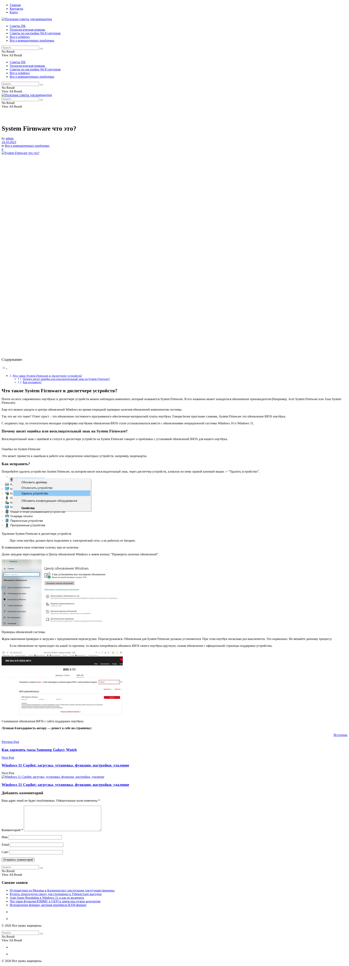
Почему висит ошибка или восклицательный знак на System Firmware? (66, 379)
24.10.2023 (9, 142)
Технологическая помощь (27, 29)
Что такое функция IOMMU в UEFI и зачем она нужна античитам (55, 901)
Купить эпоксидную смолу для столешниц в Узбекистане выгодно (56, 894)
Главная (15, 5)
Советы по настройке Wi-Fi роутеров (35, 33)
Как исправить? (32, 382)
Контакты (16, 8)
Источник (340, 735)
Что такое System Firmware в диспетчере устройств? (47, 375)
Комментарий (12, 830)
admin (10, 138)
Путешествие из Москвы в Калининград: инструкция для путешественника (62, 890)
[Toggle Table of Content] (5, 368)
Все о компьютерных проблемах (32, 40)
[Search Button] (41, 48)
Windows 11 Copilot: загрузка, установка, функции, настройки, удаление (65, 784)
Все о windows (20, 37)
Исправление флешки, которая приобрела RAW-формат (48, 905)
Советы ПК (18, 26)
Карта (14, 12)
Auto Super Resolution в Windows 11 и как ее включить (47, 897)
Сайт (5, 852)
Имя (4, 837)
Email (5, 844)
